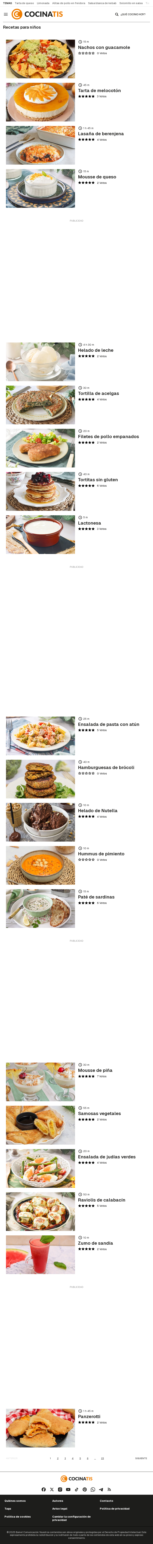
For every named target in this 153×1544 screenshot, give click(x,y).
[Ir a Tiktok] (76, 1489)
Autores (57, 1501)
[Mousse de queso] (40, 188)
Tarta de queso (24, 3)
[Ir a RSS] (109, 1489)
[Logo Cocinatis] (76, 1479)
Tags (7, 1508)
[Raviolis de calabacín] (40, 1211)
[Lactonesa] (40, 534)
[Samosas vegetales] (40, 1125)
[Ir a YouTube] (68, 1489)
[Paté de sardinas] (40, 908)
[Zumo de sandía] (40, 1254)
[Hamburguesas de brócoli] (40, 779)
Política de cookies (17, 1516)
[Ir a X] (52, 1489)
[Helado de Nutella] (40, 822)
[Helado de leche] (40, 361)
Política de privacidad (114, 1508)
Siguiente (141, 1458)
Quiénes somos (15, 1501)
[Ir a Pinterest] (84, 1489)
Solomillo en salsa (131, 3)
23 (102, 1458)
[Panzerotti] (40, 1428)
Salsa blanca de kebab (102, 3)
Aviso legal (59, 1508)
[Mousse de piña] (40, 1082)
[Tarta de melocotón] (40, 102)
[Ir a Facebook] (43, 1489)
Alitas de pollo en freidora (68, 3)
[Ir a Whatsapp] (93, 1489)
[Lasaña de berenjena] (40, 145)
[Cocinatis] (38, 14)
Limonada (43, 3)
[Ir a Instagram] (60, 1489)
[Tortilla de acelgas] (40, 405)
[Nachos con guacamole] (40, 59)
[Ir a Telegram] (101, 1489)
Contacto (106, 1501)
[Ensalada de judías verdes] (40, 1168)
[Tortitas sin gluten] (40, 491)
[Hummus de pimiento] (40, 865)
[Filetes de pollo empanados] (40, 448)
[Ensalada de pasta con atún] (40, 736)
